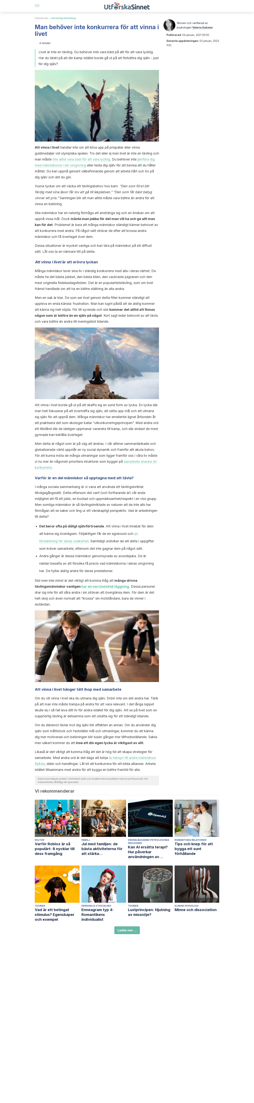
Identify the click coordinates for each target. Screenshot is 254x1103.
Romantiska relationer (190, 840)
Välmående (41, 18)
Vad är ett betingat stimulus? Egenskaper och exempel (54, 915)
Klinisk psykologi (187, 905)
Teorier (40, 905)
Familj (85, 840)
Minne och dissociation (196, 910)
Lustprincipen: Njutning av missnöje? (149, 912)
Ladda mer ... (127, 930)
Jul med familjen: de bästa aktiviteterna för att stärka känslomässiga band (102, 849)
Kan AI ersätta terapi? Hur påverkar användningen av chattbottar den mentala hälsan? (150, 852)
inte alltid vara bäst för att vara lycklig (81, 159)
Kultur (39, 840)
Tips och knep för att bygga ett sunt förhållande (194, 849)
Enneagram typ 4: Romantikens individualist (97, 915)
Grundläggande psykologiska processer (148, 841)
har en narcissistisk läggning (105, 586)
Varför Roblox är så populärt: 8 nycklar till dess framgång (55, 849)
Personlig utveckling (64, 18)
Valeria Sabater (202, 27)
